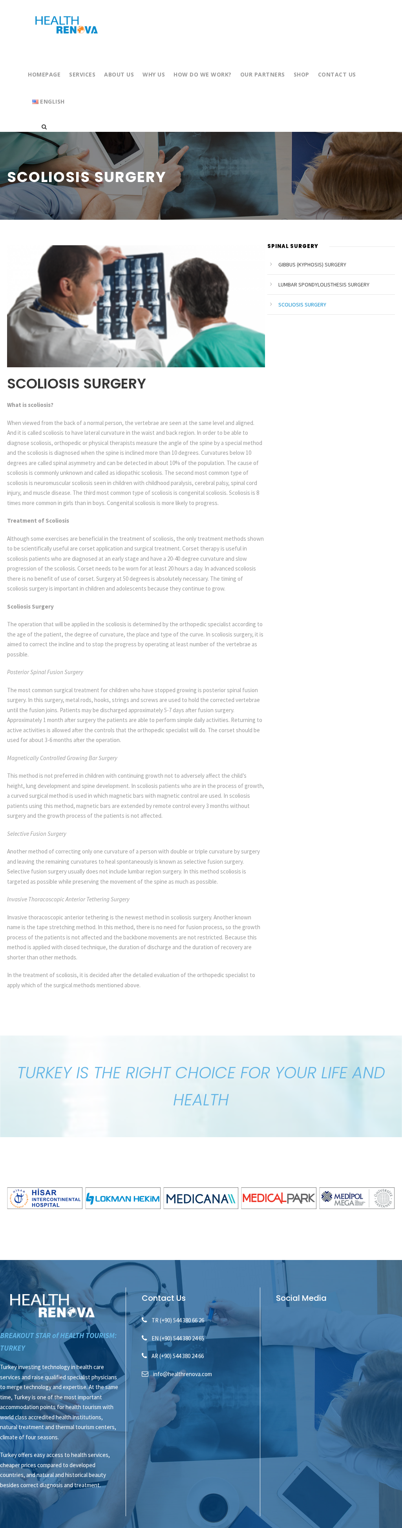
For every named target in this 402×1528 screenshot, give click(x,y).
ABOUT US (119, 74)
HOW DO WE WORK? (203, 74)
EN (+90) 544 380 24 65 (178, 1338)
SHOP (301, 74)
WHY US (154, 74)
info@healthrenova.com (182, 1374)
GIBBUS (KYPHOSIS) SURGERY (312, 264)
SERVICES (82, 74)
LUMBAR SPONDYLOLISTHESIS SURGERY (323, 284)
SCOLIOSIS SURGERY (302, 304)
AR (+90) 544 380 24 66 (178, 1356)
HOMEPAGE (44, 74)
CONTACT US (337, 74)
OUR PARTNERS (262, 74)
